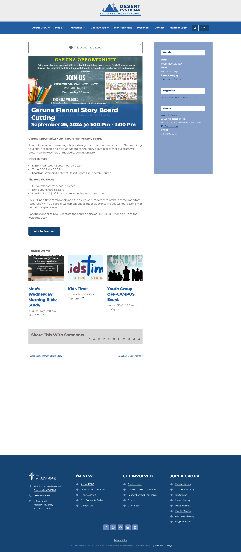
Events (131, 500)
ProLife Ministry (183, 511)
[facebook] (106, 527)
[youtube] (120, 527)
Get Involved (134, 484)
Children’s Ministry (185, 489)
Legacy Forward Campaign (142, 495)
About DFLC (87, 484)
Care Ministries (183, 484)
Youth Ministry (183, 521)
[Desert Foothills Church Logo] (120, 4)
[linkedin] (128, 527)
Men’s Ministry (182, 500)
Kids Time (78, 288)
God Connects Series (92, 500)
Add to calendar (44, 231)
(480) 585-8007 (42, 495)
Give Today (133, 505)
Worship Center (169, 115)
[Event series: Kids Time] (83, 298)
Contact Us (87, 505)
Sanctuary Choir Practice (129, 355)
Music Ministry (182, 505)
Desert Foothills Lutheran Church (178, 97)
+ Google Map (170, 126)
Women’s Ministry (184, 516)
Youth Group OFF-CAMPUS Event (120, 294)
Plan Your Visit (88, 495)
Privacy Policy (120, 540)
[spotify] (135, 527)
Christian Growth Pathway (142, 489)
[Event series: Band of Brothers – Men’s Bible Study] (43, 314)
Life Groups (181, 495)
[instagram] (113, 527)
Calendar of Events (171, 79)
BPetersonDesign (164, 545)
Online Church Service (93, 489)
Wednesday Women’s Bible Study (46, 355)
